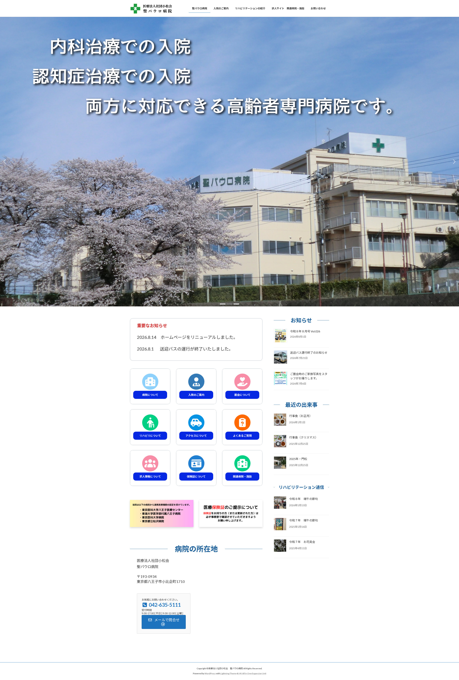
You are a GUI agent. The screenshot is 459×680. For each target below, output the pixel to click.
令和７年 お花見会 (302, 541)
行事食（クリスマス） (303, 437)
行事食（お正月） (300, 415)
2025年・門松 (298, 459)
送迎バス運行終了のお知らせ (308, 352)
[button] (454, 162)
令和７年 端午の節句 (303, 520)
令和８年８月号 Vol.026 (305, 331)
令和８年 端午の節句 (303, 499)
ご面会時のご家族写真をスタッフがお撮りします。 (308, 376)
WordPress (210, 673)
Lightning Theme (229, 673)
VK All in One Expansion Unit (252, 673)
